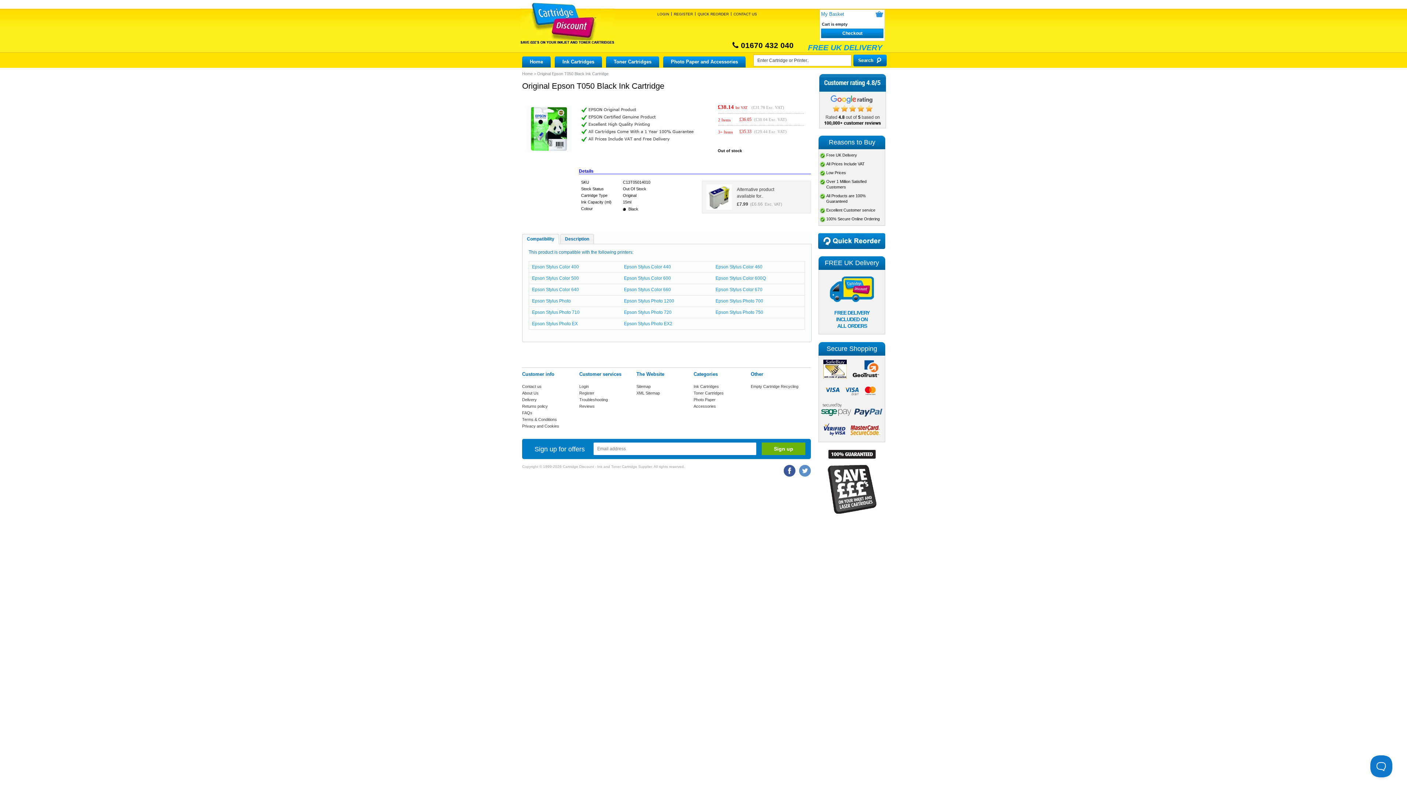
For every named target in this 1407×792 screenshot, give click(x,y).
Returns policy (535, 406)
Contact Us (745, 14)
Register (683, 14)
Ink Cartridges (578, 62)
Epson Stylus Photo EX (555, 323)
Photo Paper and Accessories (704, 62)
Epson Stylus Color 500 (555, 278)
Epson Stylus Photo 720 (648, 312)
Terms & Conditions (539, 419)
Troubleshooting (593, 399)
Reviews (587, 406)
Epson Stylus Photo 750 (739, 312)
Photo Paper (705, 399)
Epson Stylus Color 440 (647, 267)
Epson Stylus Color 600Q (741, 278)
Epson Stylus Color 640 (555, 289)
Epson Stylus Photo (551, 301)
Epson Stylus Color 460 (739, 267)
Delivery (529, 399)
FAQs (527, 413)
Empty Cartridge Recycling (774, 386)
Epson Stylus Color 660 (647, 289)
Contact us (532, 386)
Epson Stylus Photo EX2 (648, 323)
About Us (530, 393)
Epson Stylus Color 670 (739, 289)
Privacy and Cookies (540, 426)
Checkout (852, 33)
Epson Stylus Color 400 (555, 267)
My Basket (832, 14)
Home (536, 62)
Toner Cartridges (632, 62)
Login (663, 14)
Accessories (705, 406)
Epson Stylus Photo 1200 (649, 301)
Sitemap (643, 386)
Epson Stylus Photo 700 (739, 301)
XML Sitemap (648, 393)
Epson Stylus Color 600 (647, 278)
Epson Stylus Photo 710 (556, 312)
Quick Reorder (713, 14)
